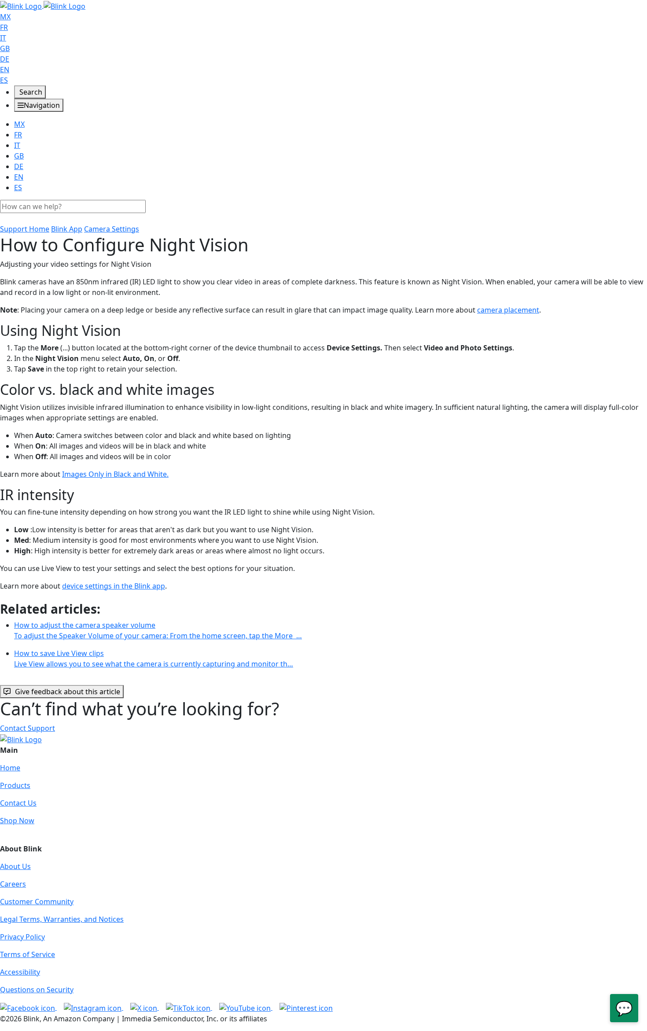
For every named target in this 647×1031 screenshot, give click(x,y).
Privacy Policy (22, 937)
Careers (13, 884)
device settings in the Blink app (113, 586)
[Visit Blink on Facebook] (28, 1007)
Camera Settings (111, 229)
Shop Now (17, 820)
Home (10, 768)
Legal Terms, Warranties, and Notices (62, 919)
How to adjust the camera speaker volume (158, 630)
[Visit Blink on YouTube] (245, 1007)
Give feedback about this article (67, 691)
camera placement (508, 310)
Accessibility (20, 972)
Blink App (66, 229)
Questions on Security (37, 989)
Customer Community (37, 901)
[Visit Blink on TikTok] (189, 1007)
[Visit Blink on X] (144, 1007)
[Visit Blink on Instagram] (93, 1007)
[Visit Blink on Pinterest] (306, 1007)
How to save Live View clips (153, 658)
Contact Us (18, 803)
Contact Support (27, 728)
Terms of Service (27, 954)
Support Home (24, 229)
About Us (15, 866)
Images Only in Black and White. (115, 474)
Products (15, 785)
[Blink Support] (42, 5)
